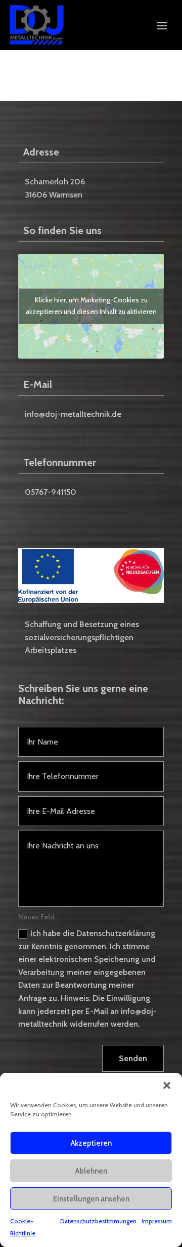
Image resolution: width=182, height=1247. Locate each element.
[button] (167, 1085)
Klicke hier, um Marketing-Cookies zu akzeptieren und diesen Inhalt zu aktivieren (91, 305)
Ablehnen (91, 1171)
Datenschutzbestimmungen (98, 1221)
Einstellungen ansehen (91, 1198)
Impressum (157, 1221)
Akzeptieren (91, 1143)
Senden (133, 1058)
